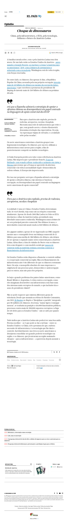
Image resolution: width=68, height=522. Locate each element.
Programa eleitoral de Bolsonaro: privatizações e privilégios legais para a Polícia (31, 444)
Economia (51, 360)
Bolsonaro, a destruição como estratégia (19, 432)
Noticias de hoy (47, 508)
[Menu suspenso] (5, 16)
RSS (39, 508)
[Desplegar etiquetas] (60, 360)
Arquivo (38, 464)
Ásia (34, 360)
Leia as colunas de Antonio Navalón (10, 123)
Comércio (38, 360)
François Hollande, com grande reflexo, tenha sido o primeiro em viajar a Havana (34, 162)
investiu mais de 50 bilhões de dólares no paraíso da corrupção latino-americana (33, 85)
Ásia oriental (23, 360)
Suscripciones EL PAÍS (22, 508)
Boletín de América (11, 468)
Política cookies (36, 506)
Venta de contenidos (23, 506)
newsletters (9, 464)
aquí (41, 368)
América (30, 360)
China (8, 360)
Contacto (17, 506)
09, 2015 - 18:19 (26, 48)
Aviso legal (30, 506)
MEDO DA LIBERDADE (30, 28)
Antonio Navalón (34, 46)
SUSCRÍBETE (51, 12)
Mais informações (11, 367)
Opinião (9, 24)
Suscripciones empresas (33, 508)
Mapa (51, 506)
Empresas (45, 360)
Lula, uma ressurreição (14, 435)
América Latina (15, 360)
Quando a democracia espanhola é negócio (10, 130)
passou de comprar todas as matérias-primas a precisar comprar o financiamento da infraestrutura (30, 248)
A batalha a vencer (10, 135)
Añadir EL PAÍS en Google (57, 52)
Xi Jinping (18, 300)
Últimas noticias (9, 429)
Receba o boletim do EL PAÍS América (18, 352)
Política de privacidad (45, 506)
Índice (42, 508)
